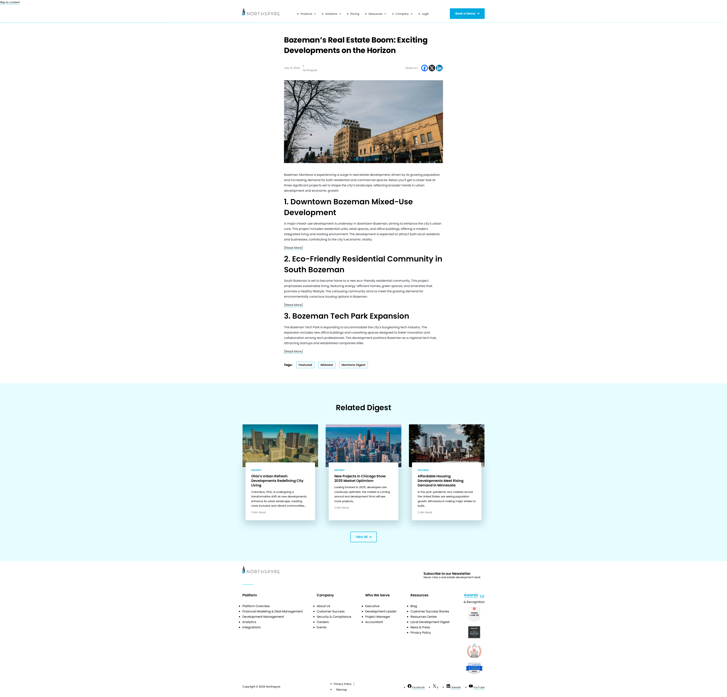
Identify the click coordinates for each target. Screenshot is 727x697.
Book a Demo (465, 13)
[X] (432, 68)
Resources (375, 14)
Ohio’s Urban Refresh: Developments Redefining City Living (277, 481)
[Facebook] (424, 68)
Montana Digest (354, 365)
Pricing (354, 14)
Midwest (327, 365)
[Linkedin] (439, 68)
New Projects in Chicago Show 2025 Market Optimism (360, 478)
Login (425, 14)
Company (402, 14)
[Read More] (293, 248)
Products (306, 14)
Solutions (331, 14)
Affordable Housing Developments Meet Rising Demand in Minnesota (440, 481)
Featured (305, 365)
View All (361, 537)
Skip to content (10, 2)
